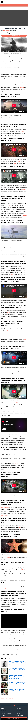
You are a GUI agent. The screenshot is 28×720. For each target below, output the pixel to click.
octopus (22, 131)
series (25, 339)
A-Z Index (3, 715)
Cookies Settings (19, 715)
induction (8, 557)
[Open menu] (2, 2)
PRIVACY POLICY (19, 710)
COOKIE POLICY (4, 712)
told (18, 647)
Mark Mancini (6, 30)
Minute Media (11, 718)
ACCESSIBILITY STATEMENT (6, 713)
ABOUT (2, 708)
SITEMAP (18, 713)
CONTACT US (18, 708)
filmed (19, 161)
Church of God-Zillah (7, 243)
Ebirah (16, 403)
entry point (5, 588)
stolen (8, 312)
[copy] (9, 33)
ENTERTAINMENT (10, 698)
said (12, 258)
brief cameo (24, 215)
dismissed (22, 87)
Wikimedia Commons (18, 240)
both (9, 205)
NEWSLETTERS (3, 710)
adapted (15, 163)
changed (11, 121)
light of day (7, 330)
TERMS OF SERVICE (20, 712)
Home (2, 698)
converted (11, 406)
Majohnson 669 (5, 240)
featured (23, 189)
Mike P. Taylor (18, 463)
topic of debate (4, 515)
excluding (22, 570)
